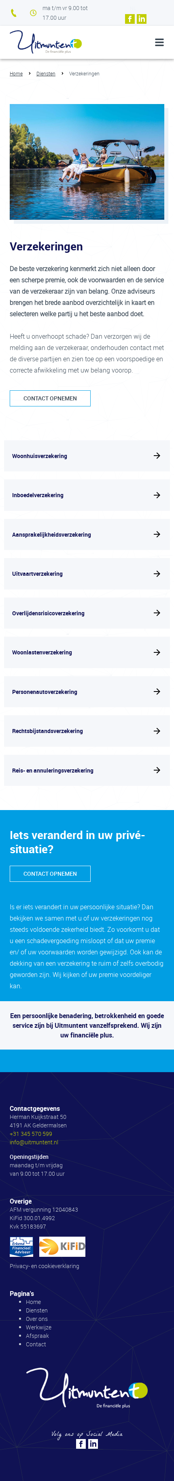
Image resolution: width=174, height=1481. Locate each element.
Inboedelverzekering (38, 495)
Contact (36, 1344)
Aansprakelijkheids (51, 534)
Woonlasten (42, 652)
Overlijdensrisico (48, 613)
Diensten (45, 73)
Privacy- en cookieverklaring (44, 1266)
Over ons (37, 1319)
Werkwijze (38, 1327)
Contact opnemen (50, 873)
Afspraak (37, 1335)
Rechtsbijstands (47, 731)
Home (16, 73)
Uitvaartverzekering (37, 573)
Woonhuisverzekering (39, 456)
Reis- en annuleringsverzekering (52, 770)
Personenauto (44, 692)
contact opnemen (50, 398)
